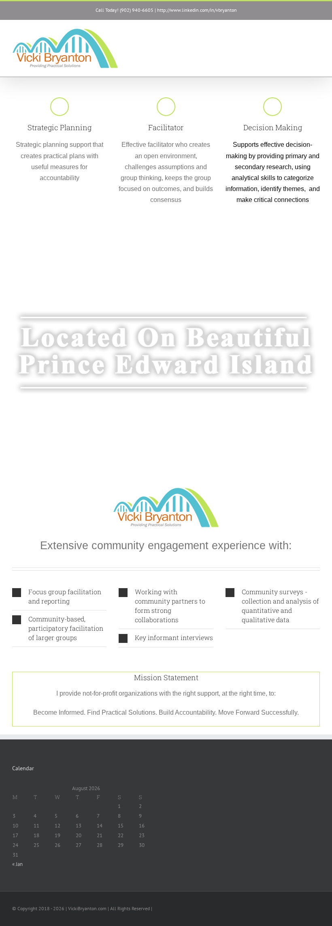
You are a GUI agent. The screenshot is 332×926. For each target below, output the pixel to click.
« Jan (17, 864)
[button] (59, 596)
